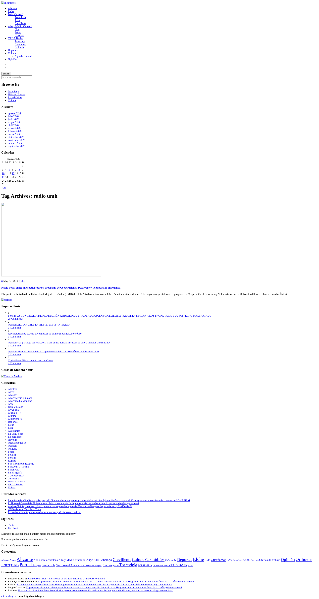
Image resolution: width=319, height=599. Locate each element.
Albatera (12, 389)
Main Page (13, 91)
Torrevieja (20, 41)
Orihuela (19, 47)
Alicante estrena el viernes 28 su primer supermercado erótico (49, 333)
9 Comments (14, 327)
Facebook (13, 528)
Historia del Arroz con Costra (37, 360)
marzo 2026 (14, 128)
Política (12, 454)
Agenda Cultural (23, 56)
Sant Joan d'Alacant (18, 466)
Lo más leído (15, 97)
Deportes (12, 50)
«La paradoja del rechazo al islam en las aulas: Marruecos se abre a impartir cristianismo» (63, 342)
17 (3, 177)
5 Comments (14, 345)
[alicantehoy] (8, 2)
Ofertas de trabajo (17, 442)
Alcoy (11, 392)
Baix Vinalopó (15, 14)
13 (13, 173)
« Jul (3, 187)
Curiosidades (15, 360)
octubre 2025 (15, 143)
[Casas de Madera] (11, 376)
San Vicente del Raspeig (21, 463)
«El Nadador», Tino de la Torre (24, 509)
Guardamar (20, 44)
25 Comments (15, 318)
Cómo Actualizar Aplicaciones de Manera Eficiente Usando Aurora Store (66, 578)
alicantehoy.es (8, 596)
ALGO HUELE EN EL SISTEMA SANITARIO (43, 324)
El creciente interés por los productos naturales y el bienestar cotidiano (44, 512)
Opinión (12, 59)
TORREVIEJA (16, 475)
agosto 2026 (14, 113)
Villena (11, 487)
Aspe (17, 20)
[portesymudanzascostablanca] (6, 299)
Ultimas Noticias (16, 94)
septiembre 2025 (16, 146)
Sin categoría (15, 472)
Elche (11, 11)
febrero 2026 (14, 131)
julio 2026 (13, 116)
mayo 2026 (14, 122)
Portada (12, 315)
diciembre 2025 (16, 137)
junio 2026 (13, 119)
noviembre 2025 (16, 140)
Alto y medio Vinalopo (20, 400)
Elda (17, 29)
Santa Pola (20, 17)
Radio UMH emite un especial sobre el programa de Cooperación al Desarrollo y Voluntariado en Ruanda (60, 287)
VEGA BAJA (15, 38)
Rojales (12, 460)
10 (3, 173)
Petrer (18, 32)
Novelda (19, 35)
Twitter (11, 525)
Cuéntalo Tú (14, 412)
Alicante (12, 8)
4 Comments (14, 363)
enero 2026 (14, 134)
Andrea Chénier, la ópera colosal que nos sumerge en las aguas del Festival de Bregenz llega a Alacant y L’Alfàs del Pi (70, 506)
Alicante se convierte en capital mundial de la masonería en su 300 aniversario (58, 351)
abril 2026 (13, 125)
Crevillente (20, 23)
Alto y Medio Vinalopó (20, 26)
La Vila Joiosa (15, 433)
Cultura (12, 53)
